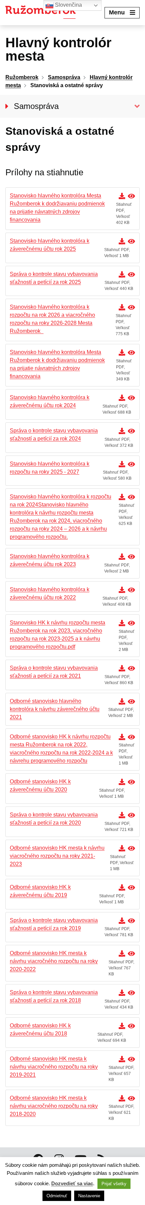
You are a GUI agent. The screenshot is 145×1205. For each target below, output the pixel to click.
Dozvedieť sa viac (72, 1183)
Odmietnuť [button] (57, 1195)
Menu (117, 12)
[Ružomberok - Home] (43, 12)
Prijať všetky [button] (114, 1183)
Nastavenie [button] (89, 1195)
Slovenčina (68, 5)
